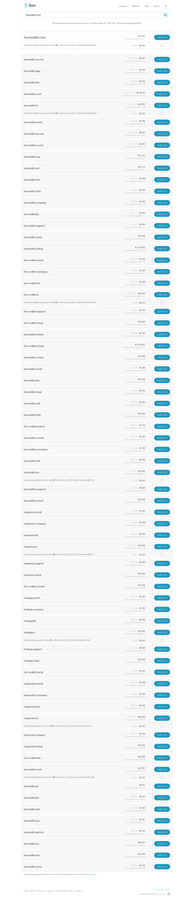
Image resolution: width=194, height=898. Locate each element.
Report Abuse (61, 891)
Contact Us (78, 891)
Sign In (157, 6)
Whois (33, 891)
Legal (26, 891)
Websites (136, 6)
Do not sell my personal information (162, 889)
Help (147, 6)
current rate (91, 874)
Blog (70, 891)
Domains (123, 6)
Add (162, 37)
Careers (50, 891)
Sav (30, 5)
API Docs (41, 891)
